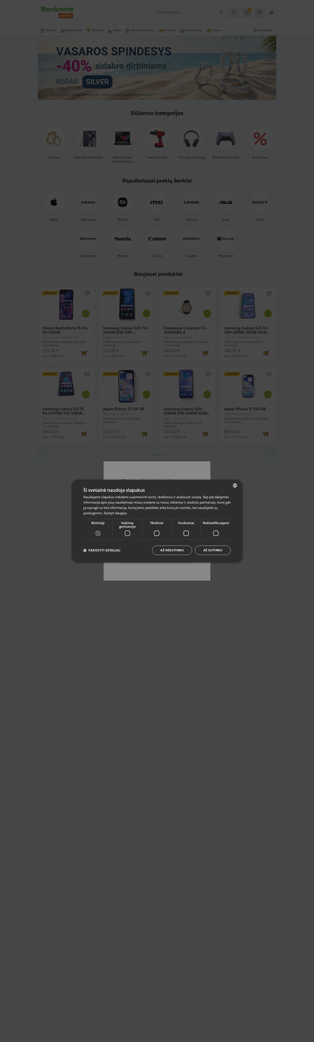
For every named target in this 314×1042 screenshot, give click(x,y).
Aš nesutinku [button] (172, 550)
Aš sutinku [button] (212, 550)
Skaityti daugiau (115, 513)
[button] (101, 550)
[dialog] (157, 521)
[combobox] (235, 485)
